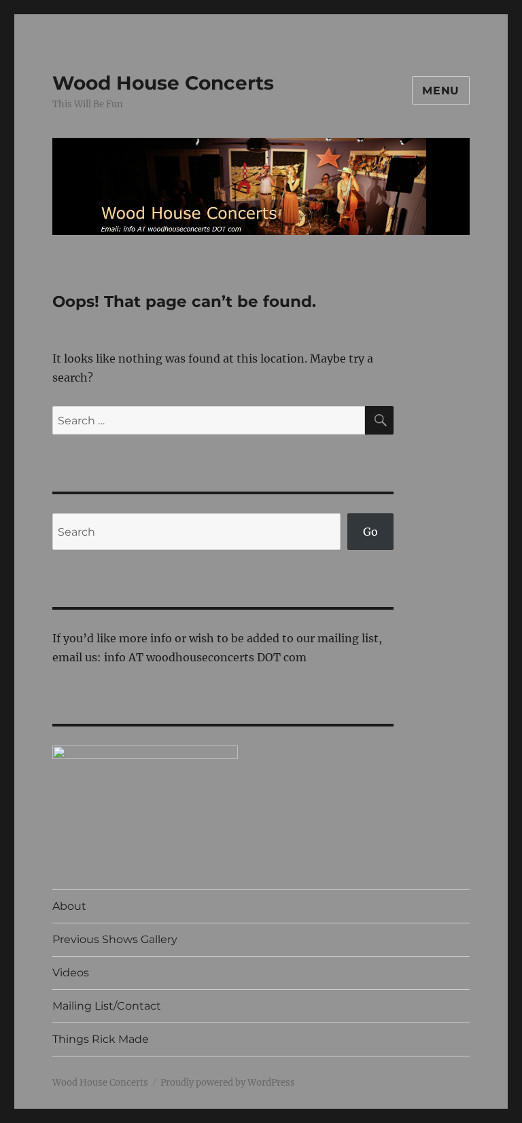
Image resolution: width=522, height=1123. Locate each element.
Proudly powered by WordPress (227, 1082)
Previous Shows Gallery (114, 939)
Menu (440, 90)
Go (370, 531)
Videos (70, 972)
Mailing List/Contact (106, 1005)
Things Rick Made (100, 1039)
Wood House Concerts (163, 82)
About (69, 906)
